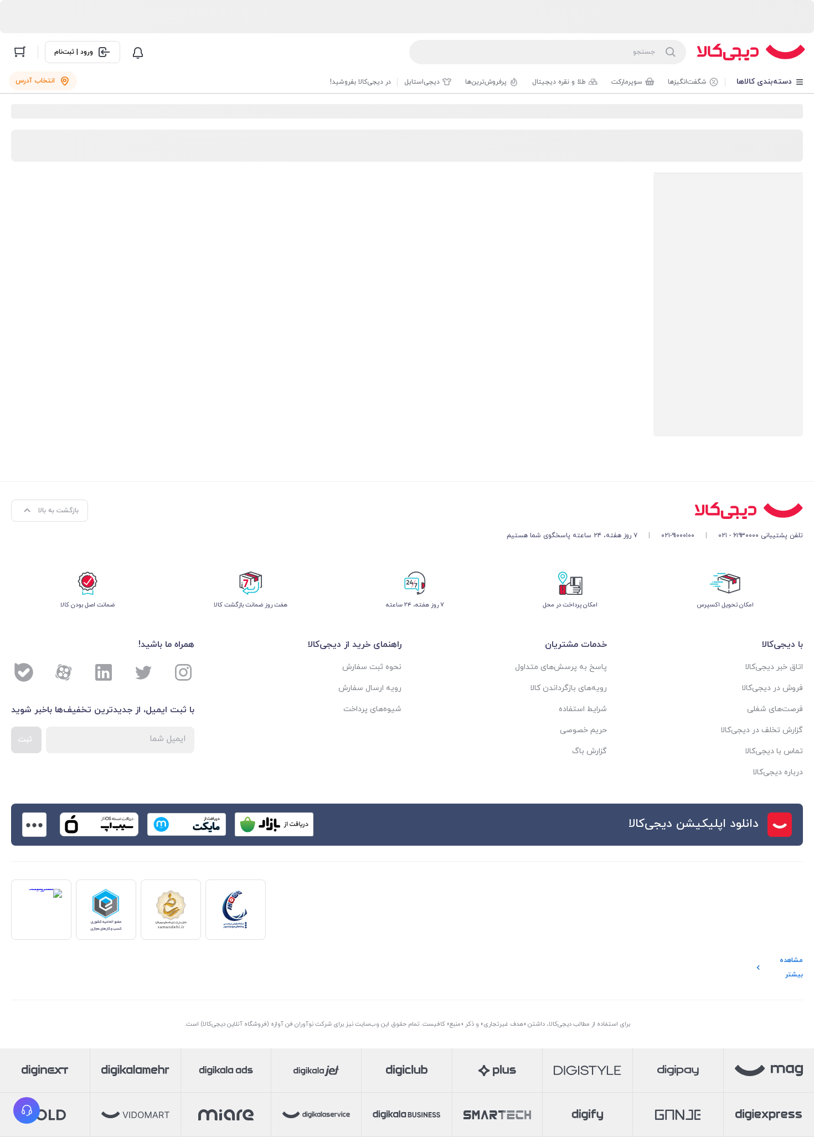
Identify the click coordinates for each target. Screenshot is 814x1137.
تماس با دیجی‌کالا (774, 751)
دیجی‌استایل (422, 82)
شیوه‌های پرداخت (372, 709)
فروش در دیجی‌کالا (772, 688)
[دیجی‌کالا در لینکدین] (103, 672)
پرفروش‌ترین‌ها (486, 82)
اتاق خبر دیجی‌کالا (774, 667)
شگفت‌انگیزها (687, 82)
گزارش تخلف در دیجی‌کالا (761, 730)
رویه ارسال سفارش (369, 688)
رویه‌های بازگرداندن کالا (568, 688)
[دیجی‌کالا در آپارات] (64, 672)
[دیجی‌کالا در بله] (24, 672)
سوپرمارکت (626, 82)
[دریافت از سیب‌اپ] (99, 824)
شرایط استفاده (583, 709)
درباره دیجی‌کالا (778, 772)
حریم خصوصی (583, 730)
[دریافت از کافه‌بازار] (274, 824)
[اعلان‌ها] (138, 52)
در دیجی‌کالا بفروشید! (360, 82)
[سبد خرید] (20, 52)
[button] (26, 1110)
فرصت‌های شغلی (775, 709)
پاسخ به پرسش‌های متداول (561, 667)
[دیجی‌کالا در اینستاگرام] (183, 672)
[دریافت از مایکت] (186, 824)
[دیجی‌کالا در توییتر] (143, 672)
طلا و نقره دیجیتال (559, 82)
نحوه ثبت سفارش (371, 667)
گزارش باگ (589, 751)
